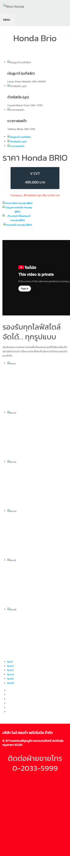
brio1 (10, 662)
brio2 (10, 666)
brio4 (10, 674)
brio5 (10, 679)
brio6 (10, 683)
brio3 (10, 670)
